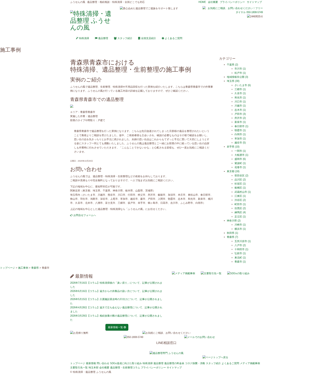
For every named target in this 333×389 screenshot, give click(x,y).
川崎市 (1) (240, 224)
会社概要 (213, 2)
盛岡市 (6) (240, 159)
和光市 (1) (240, 97)
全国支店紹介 (148, 38)
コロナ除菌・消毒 (195, 363)
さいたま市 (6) (243, 85)
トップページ (77, 363)
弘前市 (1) (240, 253)
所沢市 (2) (240, 118)
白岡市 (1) (240, 134)
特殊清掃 (83, 38)
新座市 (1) (240, 122)
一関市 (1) (240, 150)
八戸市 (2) (240, 245)
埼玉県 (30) (233, 81)
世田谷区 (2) (241, 175)
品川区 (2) (240, 179)
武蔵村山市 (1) (243, 191)
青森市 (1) (240, 261)
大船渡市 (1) (241, 154)
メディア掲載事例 (250, 363)
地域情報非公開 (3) (237, 76)
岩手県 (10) (233, 146)
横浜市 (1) (240, 228)
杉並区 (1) (240, 183)
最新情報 (91, 363)
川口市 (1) (240, 101)
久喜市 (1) (240, 93)
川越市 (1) (240, 105)
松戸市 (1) (240, 72)
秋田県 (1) (232, 232)
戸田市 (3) (240, 113)
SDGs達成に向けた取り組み (126, 363)
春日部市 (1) (241, 126)
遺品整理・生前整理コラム (125, 367)
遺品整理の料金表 (174, 363)
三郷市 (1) (240, 89)
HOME (202, 2)
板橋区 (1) (240, 187)
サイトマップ (254, 2)
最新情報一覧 (116, 327)
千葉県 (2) (232, 64)
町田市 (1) (240, 204)
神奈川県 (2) (233, 220)
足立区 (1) (240, 216)
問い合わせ (103, 363)
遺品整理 (102, 38)
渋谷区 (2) (240, 200)
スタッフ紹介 (124, 38)
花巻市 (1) (240, 167)
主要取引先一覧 (79, 367)
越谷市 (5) (240, 142)
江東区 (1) (240, 195)
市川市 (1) (240, 68)
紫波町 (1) (240, 163)
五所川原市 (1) (243, 241)
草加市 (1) (240, 138)
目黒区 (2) (240, 208)
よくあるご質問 (173, 38)
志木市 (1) (240, 109)
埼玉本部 (93, 367)
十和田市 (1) (241, 249)
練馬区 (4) (240, 212)
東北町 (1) (240, 257)
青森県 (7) (232, 237)
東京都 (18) (233, 171)
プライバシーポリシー (232, 2)
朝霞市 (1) (240, 130)
